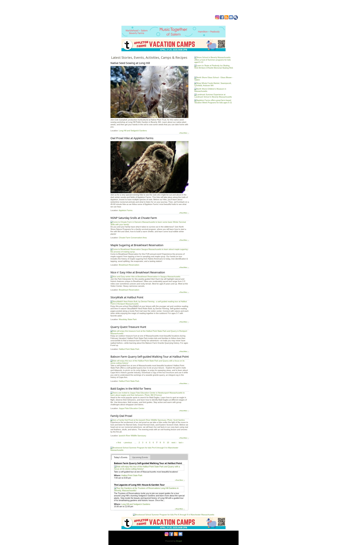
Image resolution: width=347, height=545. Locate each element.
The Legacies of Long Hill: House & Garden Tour (139, 484)
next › (173, 442)
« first (118, 442)
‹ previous (127, 442)
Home (140, 22)
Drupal (179, 541)
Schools (157, 22)
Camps (179, 22)
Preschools (168, 22)
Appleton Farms (125, 210)
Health (187, 22)
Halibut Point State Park (129, 349)
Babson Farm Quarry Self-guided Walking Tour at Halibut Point (148, 463)
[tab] (121, 457)
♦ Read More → (184, 133)
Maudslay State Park (128, 319)
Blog (195, 22)
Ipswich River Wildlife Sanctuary (132, 435)
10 (168, 442)
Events (147, 22)
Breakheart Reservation (129, 265)
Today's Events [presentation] (120, 457)
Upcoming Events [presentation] (140, 457)
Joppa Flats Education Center (131, 408)
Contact (215, 22)
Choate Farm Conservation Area (133, 237)
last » (181, 442)
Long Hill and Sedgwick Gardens (133, 131)
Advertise (204, 22)
